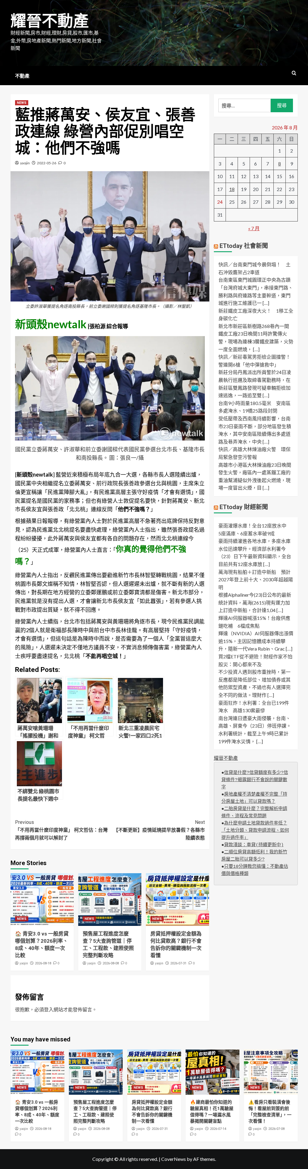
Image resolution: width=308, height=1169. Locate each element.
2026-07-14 (218, 1129)
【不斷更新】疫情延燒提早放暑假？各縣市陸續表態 (159, 829)
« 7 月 (254, 228)
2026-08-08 (111, 963)
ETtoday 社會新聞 (244, 245)
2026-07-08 (276, 1129)
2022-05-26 (46, 163)
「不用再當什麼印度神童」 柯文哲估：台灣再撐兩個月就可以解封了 (61, 829)
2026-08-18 (43, 963)
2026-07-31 (178, 963)
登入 (49, 1009)
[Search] (294, 73)
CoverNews (173, 1159)
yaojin (25, 163)
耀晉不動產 (50, 21)
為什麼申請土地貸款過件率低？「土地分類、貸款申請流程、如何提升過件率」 (255, 830)
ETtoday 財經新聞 (244, 507)
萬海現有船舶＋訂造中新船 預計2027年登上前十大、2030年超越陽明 (255, 579)
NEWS (21, 103)
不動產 (22, 76)
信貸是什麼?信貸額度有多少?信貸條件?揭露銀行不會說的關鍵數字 (254, 780)
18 (232, 189)
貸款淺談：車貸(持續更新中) (254, 845)
